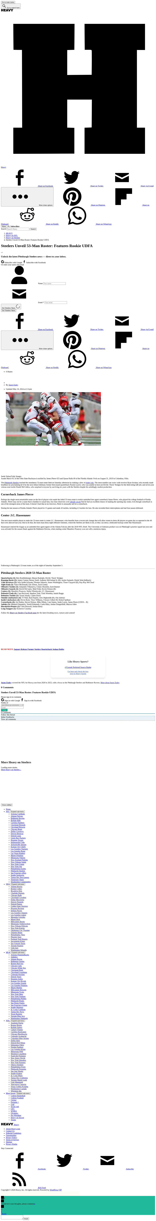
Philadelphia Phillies (18, 999)
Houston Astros (17, 979)
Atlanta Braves (16, 959)
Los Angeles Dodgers (19, 985)
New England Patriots (19, 860)
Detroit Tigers (16, 977)
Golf (12, 1104)
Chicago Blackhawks (19, 1034)
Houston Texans (17, 840)
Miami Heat (15, 919)
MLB (8, 952)
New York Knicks (18, 928)
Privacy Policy (11, 1138)
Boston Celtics (16, 889)
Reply (4, 1214)
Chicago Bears (16, 829)
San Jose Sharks (17, 1071)
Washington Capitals (19, 1089)
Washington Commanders (21, 882)
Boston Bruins (16, 1025)
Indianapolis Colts (18, 842)
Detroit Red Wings (18, 1043)
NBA (8, 884)
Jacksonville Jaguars (18, 845)
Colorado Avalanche (18, 1036)
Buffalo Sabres (16, 1027)
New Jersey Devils (18, 1058)
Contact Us (10, 1131)
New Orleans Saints (18, 862)
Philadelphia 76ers (18, 935)
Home (8, 809)
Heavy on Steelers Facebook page (23, 613)
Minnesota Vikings (18, 858)
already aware (75, 502)
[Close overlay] (2, 252)
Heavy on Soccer (17, 1118)
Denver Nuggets (17, 902)
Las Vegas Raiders (18, 853)
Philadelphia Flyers (18, 1067)
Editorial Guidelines (13, 1133)
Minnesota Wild (17, 1052)
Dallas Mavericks (17, 900)
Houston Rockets (17, 908)
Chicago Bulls (16, 895)
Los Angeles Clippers (19, 913)
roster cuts (90, 483)
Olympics (14, 1113)
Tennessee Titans (17, 880)
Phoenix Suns (16, 937)
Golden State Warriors (19, 906)
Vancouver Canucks (18, 1084)
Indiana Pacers (16, 911)
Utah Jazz (14, 948)
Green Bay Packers (18, 838)
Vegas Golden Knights (19, 1087)
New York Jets (16, 866)
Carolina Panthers (17, 823)
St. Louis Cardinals (18, 1010)
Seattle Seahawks (17, 875)
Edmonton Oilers (17, 1045)
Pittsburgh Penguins (18, 1069)
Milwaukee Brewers (18, 990)
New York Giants (17, 864)
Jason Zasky (13, 385)
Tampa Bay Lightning (19, 1078)
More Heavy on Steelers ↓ (11, 770)
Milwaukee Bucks (18, 922)
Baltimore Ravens (17, 818)
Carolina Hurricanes (18, 1032)
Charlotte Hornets (17, 893)
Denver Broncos (17, 834)
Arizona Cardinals (18, 814)
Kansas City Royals (18, 981)
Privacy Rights (11, 1144)
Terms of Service (12, 1140)
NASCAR (15, 1107)
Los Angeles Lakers (18, 915)
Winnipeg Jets (16, 1091)
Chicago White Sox (18, 968)
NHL (8, 1021)
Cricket (13, 1100)
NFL (8, 811)
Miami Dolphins (17, 856)
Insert (26, 1219)
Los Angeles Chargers (19, 849)
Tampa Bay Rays (17, 1012)
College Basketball (18, 1096)
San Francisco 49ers (18, 873)
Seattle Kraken (16, 1073)
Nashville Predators (18, 1056)
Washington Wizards (19, 950)
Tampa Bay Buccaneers (20, 877)
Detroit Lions (16, 836)
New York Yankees (18, 996)
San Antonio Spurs (18, 943)
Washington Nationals (19, 1018)
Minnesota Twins (17, 992)
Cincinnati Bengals (18, 825)
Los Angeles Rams (18, 851)
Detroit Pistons (16, 904)
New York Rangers (18, 1062)
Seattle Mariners (17, 1007)
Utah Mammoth (17, 1082)
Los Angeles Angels (18, 983)
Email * (41, 302)
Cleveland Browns (18, 827)
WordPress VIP (56, 1190)
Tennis (13, 1120)
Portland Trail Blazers (19, 939)
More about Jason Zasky (110, 683)
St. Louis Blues (17, 1076)
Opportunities (11, 1135)
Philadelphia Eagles (18, 869)
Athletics (14, 957)
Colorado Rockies (18, 975)
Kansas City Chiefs (18, 847)
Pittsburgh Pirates (17, 1001)
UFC (13, 1109)
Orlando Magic (16, 933)
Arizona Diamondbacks (20, 955)
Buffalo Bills (16, 820)
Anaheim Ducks (17, 1023)
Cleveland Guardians (19, 972)
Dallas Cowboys (17, 831)
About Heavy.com (13, 1129)
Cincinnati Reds (17, 970)
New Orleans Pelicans (19, 926)
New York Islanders (18, 1060)
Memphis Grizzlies (18, 917)
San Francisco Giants (19, 1005)
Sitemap (9, 1142)
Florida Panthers (17, 1047)
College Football (17, 1098)
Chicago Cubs (16, 966)
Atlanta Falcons (17, 816)
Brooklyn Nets (16, 891)
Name (40, 283)
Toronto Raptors (17, 946)
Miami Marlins (16, 988)
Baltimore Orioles (17, 961)
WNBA (14, 1111)
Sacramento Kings (18, 941)
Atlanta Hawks (16, 887)
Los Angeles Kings (18, 1049)
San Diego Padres (17, 1003)
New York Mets (17, 994)
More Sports (10, 1093)
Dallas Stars (15, 1041)
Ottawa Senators (17, 1065)
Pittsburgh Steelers (12, 483)
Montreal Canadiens (18, 1054)
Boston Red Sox (17, 964)
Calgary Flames (17, 1030)
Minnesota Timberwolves (20, 924)
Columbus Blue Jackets (20, 1038)
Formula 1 (15, 1102)
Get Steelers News (8, 310)
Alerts (4, 226)
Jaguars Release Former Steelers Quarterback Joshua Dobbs (39, 649)
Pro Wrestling (16, 1115)
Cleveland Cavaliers (18, 897)
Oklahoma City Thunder (20, 930)
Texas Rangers (16, 1014)
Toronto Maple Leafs (19, 1080)
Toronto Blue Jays (18, 1016)
